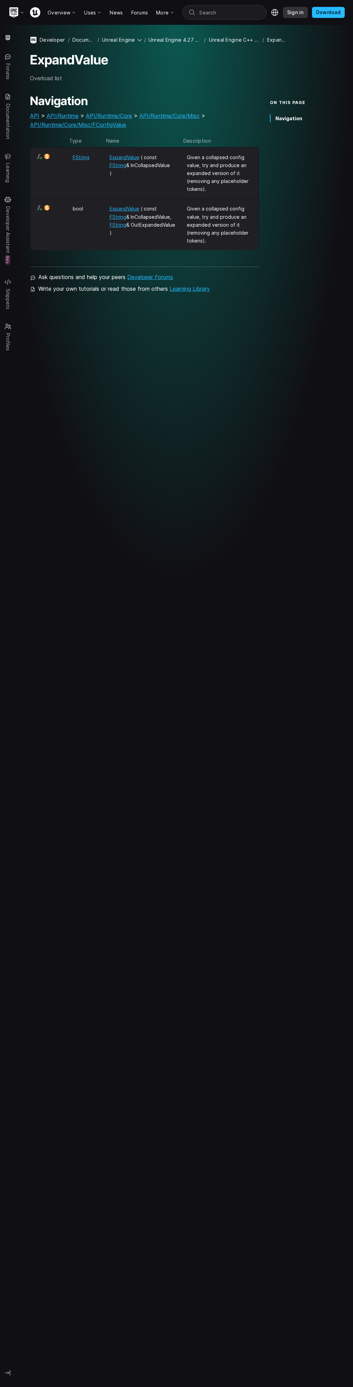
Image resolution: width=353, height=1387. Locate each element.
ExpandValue (124, 157)
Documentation (83, 40)
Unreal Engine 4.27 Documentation (175, 40)
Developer (52, 40)
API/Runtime (63, 115)
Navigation (288, 118)
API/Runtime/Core (109, 115)
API (34, 115)
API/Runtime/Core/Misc (169, 115)
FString (81, 157)
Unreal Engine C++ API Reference (234, 40)
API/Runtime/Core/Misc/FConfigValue (78, 124)
